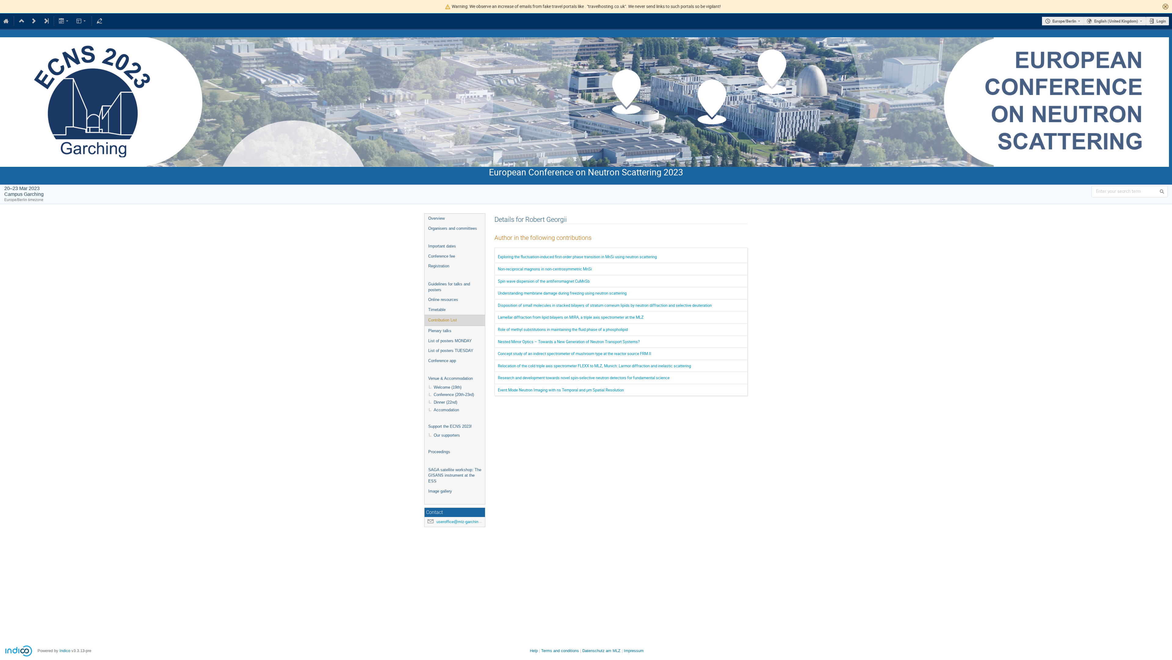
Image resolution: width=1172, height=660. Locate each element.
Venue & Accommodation (450, 378)
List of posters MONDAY (450, 341)
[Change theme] (81, 21)
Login (1161, 21)
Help (534, 650)
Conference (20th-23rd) (454, 394)
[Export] (64, 21)
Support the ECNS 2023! (450, 426)
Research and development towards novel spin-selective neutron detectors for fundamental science (584, 377)
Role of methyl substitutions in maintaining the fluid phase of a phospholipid (563, 329)
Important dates (442, 246)
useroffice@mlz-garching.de (461, 521)
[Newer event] (34, 21)
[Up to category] (22, 21)
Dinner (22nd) (445, 402)
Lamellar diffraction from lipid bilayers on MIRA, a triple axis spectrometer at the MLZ (571, 317)
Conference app (442, 360)
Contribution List (442, 320)
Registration (438, 266)
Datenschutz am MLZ (601, 650)
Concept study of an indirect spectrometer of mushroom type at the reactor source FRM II (574, 353)
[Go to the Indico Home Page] (6, 21)
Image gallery (440, 491)
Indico (65, 650)
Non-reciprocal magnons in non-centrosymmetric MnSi (545, 269)
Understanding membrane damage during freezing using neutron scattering (562, 293)
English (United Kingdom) (1116, 21)
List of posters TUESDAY (450, 350)
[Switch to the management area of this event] (99, 21)
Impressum (634, 650)
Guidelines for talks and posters (449, 287)
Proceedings (439, 451)
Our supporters (447, 435)
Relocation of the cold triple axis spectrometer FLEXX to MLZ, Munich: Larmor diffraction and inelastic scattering (594, 366)
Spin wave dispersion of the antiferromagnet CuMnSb (544, 281)
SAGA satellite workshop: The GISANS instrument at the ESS (454, 475)
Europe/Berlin (1064, 21)
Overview (436, 218)
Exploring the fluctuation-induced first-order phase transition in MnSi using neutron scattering (577, 256)
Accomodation (446, 410)
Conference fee (441, 256)
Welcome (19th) (447, 387)
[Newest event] (46, 21)
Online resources (443, 299)
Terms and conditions (560, 650)
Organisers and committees (452, 228)
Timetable (437, 309)
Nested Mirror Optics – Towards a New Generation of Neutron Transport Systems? (569, 341)
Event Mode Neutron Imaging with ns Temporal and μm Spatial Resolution (561, 390)
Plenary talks (439, 330)
